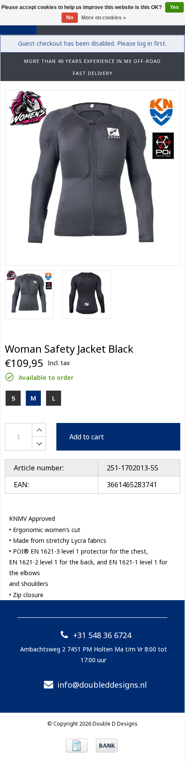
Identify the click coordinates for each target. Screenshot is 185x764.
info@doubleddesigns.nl (102, 684)
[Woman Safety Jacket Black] (92, 177)
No (69, 18)
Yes (174, 7)
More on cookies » (103, 18)
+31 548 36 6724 (102, 635)
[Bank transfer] (107, 745)
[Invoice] (76, 745)
